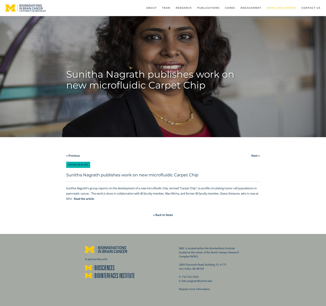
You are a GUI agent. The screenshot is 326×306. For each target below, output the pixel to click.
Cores (230, 7)
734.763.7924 (190, 276)
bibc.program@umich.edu (197, 281)
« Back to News (163, 215)
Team (166, 7)
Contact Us (311, 7)
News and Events (281, 7)
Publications (208, 7)
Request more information (194, 289)
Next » (255, 156)
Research (184, 7)
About (151, 7)
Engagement (251, 7)
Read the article (84, 199)
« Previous (73, 156)
